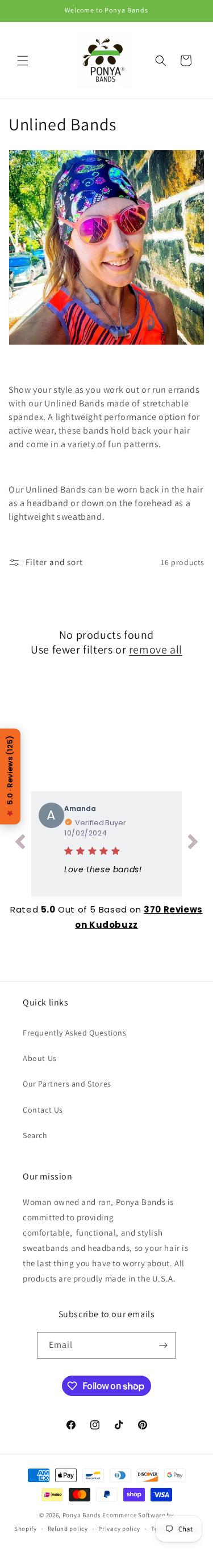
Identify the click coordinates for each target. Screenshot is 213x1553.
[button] (22, 60)
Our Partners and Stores (67, 1084)
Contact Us (43, 1110)
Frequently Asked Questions (75, 1033)
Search (35, 1135)
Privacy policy (119, 1529)
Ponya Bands (81, 1515)
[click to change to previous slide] (20, 844)
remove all (155, 649)
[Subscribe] (163, 1345)
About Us (40, 1058)
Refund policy (68, 1529)
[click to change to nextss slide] (193, 844)
